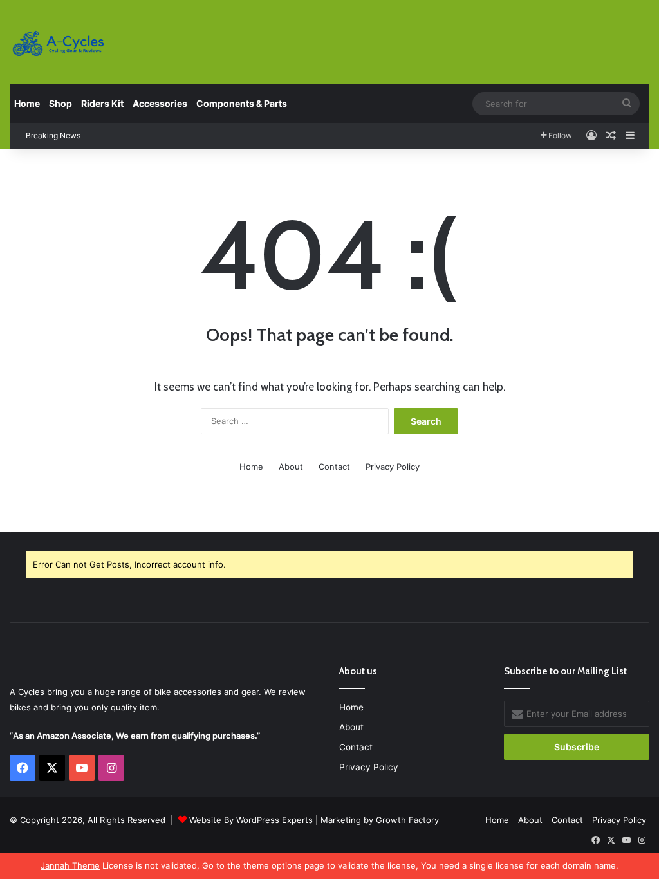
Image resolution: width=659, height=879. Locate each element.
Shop (60, 103)
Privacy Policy (393, 466)
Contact (334, 466)
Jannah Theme (70, 865)
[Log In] (591, 136)
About (291, 466)
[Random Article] (610, 136)
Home (27, 103)
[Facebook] (22, 768)
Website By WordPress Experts (251, 820)
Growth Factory (407, 820)
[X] (52, 768)
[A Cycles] (58, 43)
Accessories (160, 103)
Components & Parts (241, 103)
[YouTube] (82, 768)
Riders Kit (102, 103)
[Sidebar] (630, 136)
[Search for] (627, 103)
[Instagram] (111, 768)
